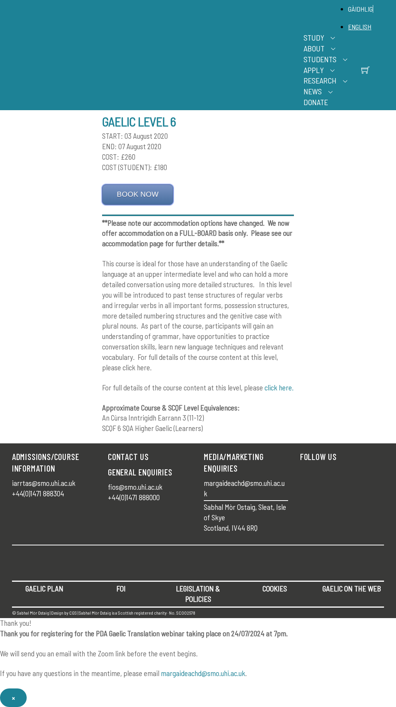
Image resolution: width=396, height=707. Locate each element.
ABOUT (314, 48)
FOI (121, 588)
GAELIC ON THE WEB (352, 588)
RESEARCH (320, 80)
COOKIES (275, 588)
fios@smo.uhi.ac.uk (135, 486)
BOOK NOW (138, 194)
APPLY (314, 70)
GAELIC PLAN (44, 588)
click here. (279, 387)
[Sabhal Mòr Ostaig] (196, 64)
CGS (73, 612)
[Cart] (365, 70)
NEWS (313, 91)
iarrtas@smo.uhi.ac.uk (43, 483)
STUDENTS (320, 59)
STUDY (314, 37)
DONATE (316, 102)
